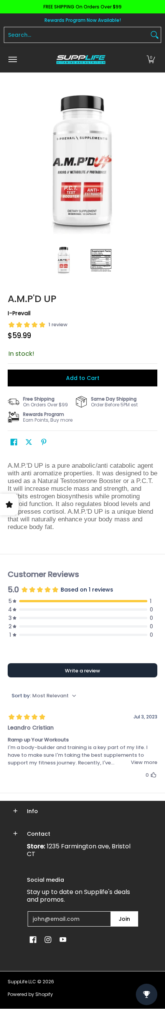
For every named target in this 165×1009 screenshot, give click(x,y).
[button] (150, 59)
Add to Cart (82, 378)
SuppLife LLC (22, 981)
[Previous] (13, 162)
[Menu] (12, 59)
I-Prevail (19, 313)
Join (124, 919)
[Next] (152, 162)
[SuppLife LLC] (81, 60)
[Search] (154, 35)
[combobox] (76, 35)
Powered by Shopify (30, 994)
